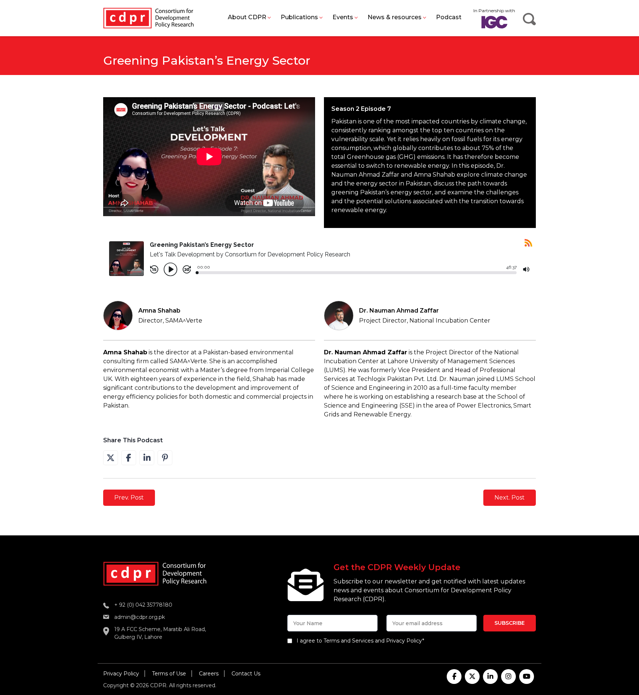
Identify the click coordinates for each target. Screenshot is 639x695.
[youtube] (526, 676)
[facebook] (454, 676)
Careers (209, 673)
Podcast (449, 17)
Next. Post (509, 497)
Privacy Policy (121, 673)
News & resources (395, 17)
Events (342, 17)
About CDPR (247, 17)
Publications (299, 17)
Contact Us (245, 673)
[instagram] (508, 676)
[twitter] (472, 676)
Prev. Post (129, 497)
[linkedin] (490, 676)
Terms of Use (169, 673)
